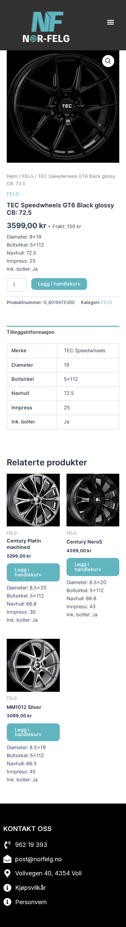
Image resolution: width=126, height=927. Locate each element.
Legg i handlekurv (59, 284)
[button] (110, 22)
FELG (28, 176)
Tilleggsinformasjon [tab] (30, 332)
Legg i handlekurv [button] (28, 572)
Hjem (12, 176)
